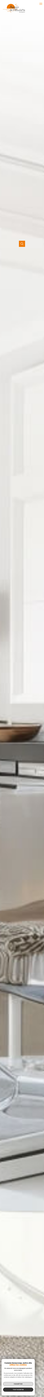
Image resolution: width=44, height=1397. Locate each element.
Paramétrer (18, 1384)
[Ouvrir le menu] (41, 3)
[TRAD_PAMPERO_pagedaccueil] (14, 13)
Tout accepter (18, 1389)
